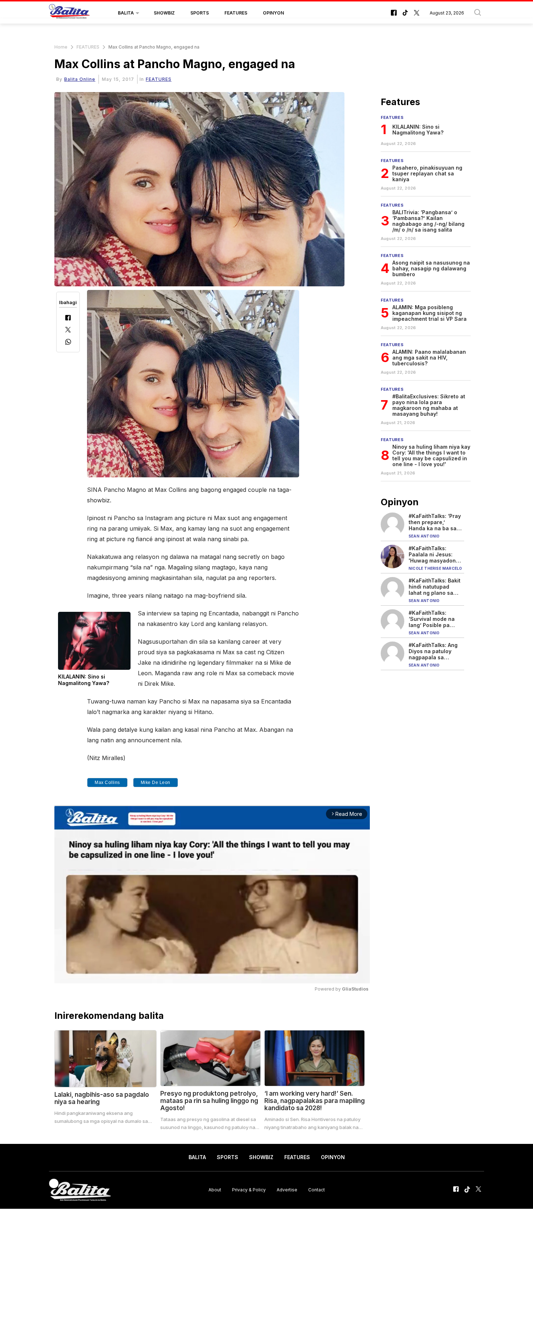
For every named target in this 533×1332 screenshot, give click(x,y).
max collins (107, 782)
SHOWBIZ (164, 13)
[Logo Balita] (69, 13)
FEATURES (235, 13)
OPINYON (273, 13)
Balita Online (79, 79)
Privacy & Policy (249, 1189)
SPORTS (199, 13)
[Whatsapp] (68, 343)
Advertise (287, 1189)
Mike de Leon (155, 782)
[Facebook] (68, 318)
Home (60, 47)
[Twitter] (68, 330)
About (214, 1189)
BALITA (126, 13)
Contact (316, 1189)
